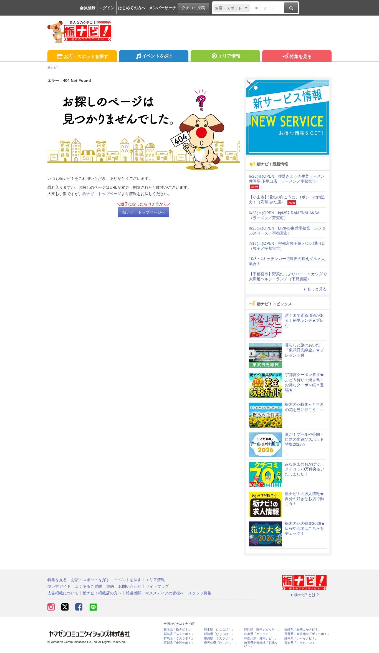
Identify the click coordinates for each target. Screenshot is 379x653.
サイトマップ (157, 586)
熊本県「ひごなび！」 (219, 629)
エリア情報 (229, 56)
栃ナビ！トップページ (101, 193)
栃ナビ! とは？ (307, 595)
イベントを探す (157, 56)
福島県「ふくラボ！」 (179, 634)
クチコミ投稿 (193, 8)
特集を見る (301, 56)
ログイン (107, 8)
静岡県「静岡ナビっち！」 (262, 629)
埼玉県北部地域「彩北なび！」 (261, 644)
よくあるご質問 (88, 586)
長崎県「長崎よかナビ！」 (302, 629)
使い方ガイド (59, 586)
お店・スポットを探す (86, 56)
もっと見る (317, 289)
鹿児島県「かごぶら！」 (220, 642)
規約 (110, 586)
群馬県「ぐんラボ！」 (179, 638)
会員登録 (87, 8)
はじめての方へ (131, 8)
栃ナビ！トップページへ (143, 212)
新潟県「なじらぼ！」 (219, 634)
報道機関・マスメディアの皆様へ (155, 593)
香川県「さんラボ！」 (219, 638)
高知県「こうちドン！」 (301, 642)
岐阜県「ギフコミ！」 (259, 634)
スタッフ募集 (199, 593)
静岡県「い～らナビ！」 (301, 638)
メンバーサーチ (162, 8)
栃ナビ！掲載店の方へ (102, 593)
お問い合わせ (130, 586)
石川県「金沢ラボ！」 (179, 642)
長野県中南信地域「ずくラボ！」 (307, 634)
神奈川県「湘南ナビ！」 (261, 638)
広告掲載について (63, 593)
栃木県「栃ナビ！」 (177, 629)
